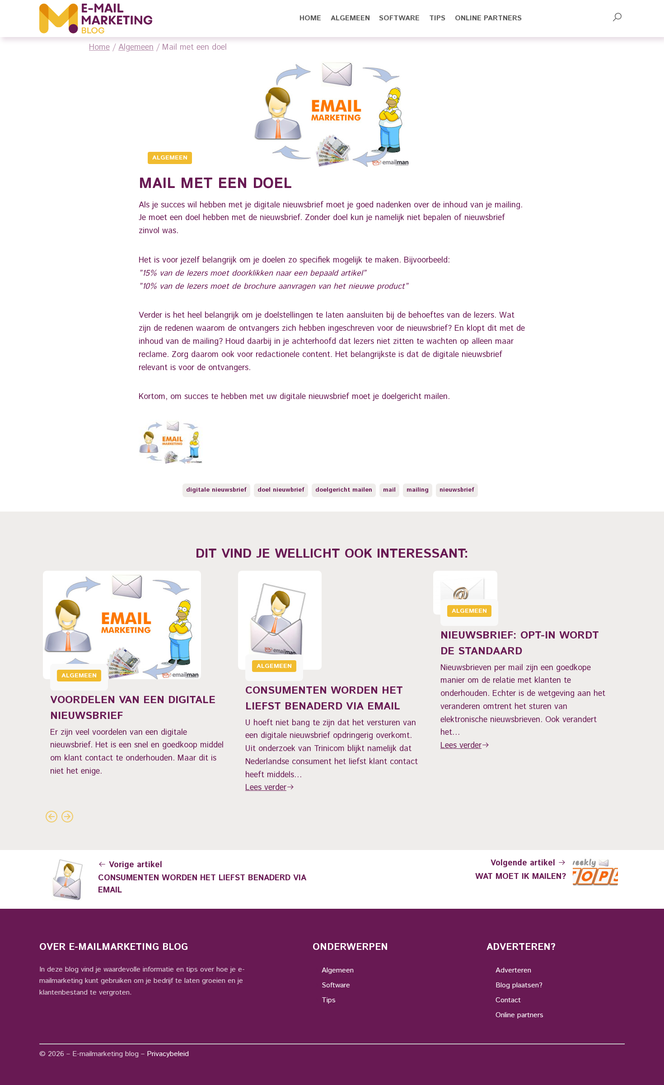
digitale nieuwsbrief (216, 489)
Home (99, 47)
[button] (617, 18)
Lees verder (265, 788)
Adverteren (513, 970)
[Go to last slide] (51, 816)
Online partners (519, 1015)
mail (389, 489)
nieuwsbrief (457, 489)
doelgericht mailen (343, 489)
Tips (329, 1000)
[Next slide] (67, 816)
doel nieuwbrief (280, 489)
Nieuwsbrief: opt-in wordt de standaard (519, 643)
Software (336, 985)
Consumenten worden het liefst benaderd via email (324, 698)
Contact (508, 1000)
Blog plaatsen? (519, 985)
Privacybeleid (168, 1054)
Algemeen (136, 47)
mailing (418, 489)
